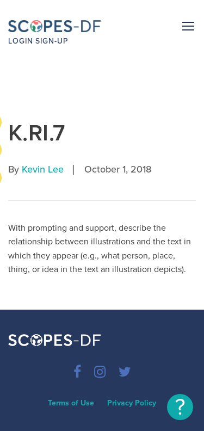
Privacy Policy (131, 403)
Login (20, 41)
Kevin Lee (43, 169)
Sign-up (51, 41)
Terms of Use (71, 403)
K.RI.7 (36, 133)
